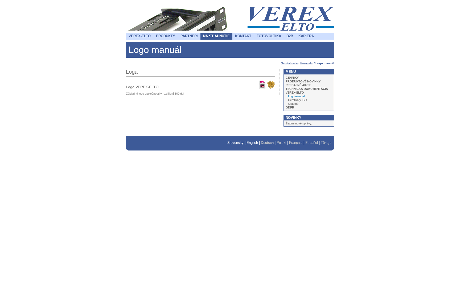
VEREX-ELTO (140, 36)
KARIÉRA (306, 36)
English (252, 143)
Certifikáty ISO (297, 100)
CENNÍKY (292, 77)
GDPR (290, 107)
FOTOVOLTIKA (269, 36)
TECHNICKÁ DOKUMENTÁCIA (307, 88)
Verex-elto (306, 63)
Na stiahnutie (289, 63)
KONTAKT (243, 36)
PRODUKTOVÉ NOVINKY (303, 81)
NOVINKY (293, 118)
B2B (289, 36)
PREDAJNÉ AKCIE (298, 85)
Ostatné (293, 103)
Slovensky (235, 143)
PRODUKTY (165, 36)
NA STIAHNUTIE (216, 36)
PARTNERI (189, 36)
